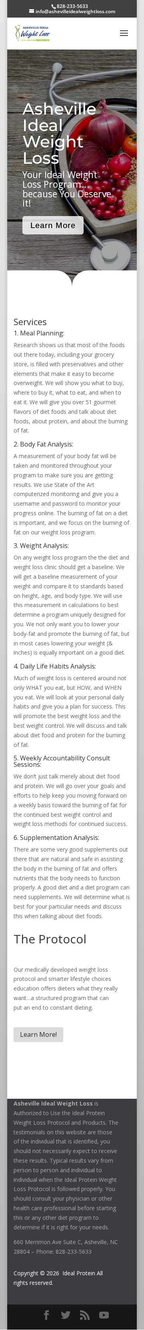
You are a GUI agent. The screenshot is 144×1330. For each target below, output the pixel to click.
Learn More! (38, 1034)
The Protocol (50, 939)
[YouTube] (104, 1315)
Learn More (53, 225)
